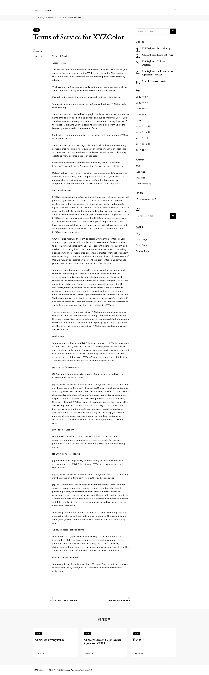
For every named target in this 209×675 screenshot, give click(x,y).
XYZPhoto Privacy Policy (49, 640)
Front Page (141, 239)
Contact (48, 10)
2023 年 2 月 (142, 114)
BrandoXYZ (37, 52)
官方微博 (138, 640)
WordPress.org (143, 183)
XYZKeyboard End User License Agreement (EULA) (102, 641)
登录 (138, 165)
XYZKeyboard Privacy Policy (156, 48)
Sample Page (142, 251)
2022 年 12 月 (143, 126)
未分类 (37, 30)
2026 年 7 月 (142, 102)
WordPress (83, 670)
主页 (37, 10)
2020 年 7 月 (142, 138)
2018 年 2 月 (142, 150)
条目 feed (140, 171)
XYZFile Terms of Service (154, 81)
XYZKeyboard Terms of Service (157, 54)
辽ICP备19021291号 (146, 199)
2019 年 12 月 (143, 144)
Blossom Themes (70, 670)
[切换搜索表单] (175, 10)
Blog (138, 233)
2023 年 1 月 (142, 120)
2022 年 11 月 (143, 132)
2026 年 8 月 (142, 96)
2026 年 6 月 (142, 108)
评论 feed (140, 177)
